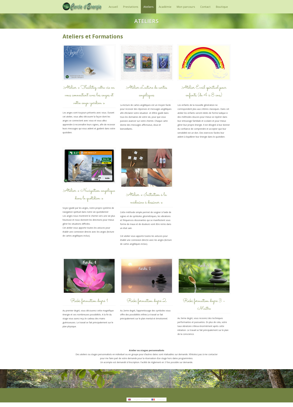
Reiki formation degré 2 (146, 301)
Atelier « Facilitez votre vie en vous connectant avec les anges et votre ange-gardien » (89, 95)
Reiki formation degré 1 (89, 301)
